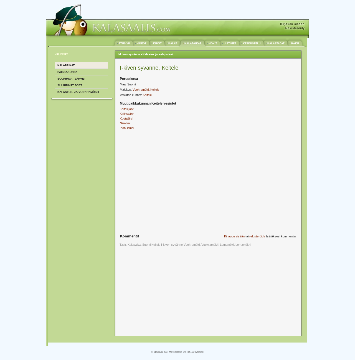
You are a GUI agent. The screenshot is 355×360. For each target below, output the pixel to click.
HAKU (295, 43)
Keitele (147, 95)
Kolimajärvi (127, 113)
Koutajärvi (126, 118)
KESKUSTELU (252, 43)
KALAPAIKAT (193, 43)
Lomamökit (227, 244)
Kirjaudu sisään (234, 236)
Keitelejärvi (127, 109)
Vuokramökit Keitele (146, 89)
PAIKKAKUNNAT (68, 71)
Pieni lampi (127, 128)
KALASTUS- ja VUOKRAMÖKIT (78, 91)
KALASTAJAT (276, 43)
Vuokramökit (192, 244)
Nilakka (125, 123)
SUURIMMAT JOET (69, 85)
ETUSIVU (124, 43)
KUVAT (157, 43)
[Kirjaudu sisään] (292, 24)
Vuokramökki (210, 244)
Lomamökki (243, 244)
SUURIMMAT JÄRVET (71, 78)
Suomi (146, 244)
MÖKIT (213, 43)
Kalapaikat (134, 244)
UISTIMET (230, 43)
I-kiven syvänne (172, 244)
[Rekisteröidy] (294, 28)
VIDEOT (141, 43)
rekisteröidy (257, 236)
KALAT (173, 43)
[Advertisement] (166, 174)
